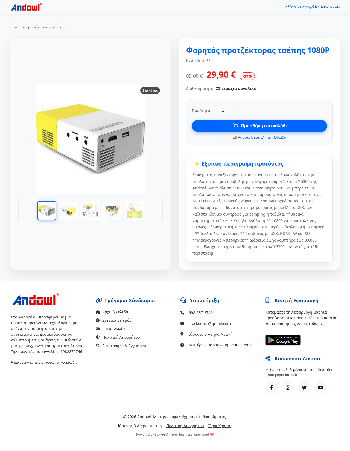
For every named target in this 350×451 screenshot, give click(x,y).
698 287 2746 (201, 312)
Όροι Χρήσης (220, 425)
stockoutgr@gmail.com (210, 323)
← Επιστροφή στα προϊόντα (37, 27)
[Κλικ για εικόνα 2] (68, 210)
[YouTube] (320, 387)
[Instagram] (288, 387)
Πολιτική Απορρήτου (121, 337)
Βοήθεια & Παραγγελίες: (311, 7)
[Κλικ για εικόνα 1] (46, 210)
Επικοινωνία (113, 328)
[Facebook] (271, 387)
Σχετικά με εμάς (117, 320)
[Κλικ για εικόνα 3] (90, 210)
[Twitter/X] (304, 387)
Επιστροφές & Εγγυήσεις (124, 345)
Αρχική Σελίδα (115, 311)
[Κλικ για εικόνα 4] (112, 210)
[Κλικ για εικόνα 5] (134, 210)
